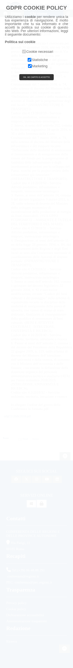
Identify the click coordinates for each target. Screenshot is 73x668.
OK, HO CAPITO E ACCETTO (36, 77)
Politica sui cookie (20, 42)
